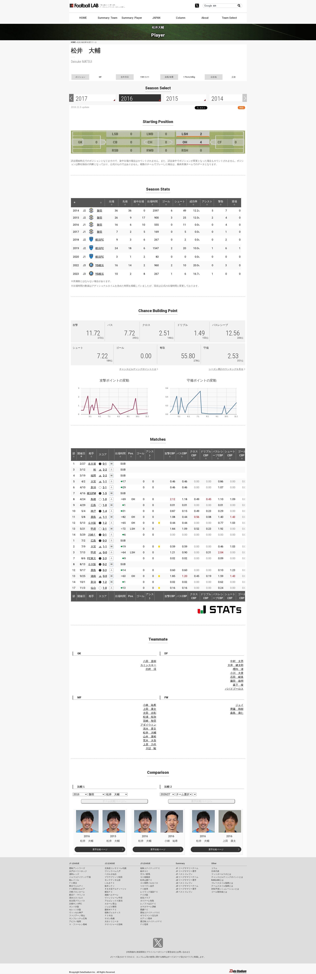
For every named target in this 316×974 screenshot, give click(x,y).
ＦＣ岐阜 (144, 889)
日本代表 (215, 871)
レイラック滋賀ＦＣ (149, 892)
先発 (125, 201)
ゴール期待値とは (219, 892)
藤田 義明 (236, 680)
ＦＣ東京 (73, 883)
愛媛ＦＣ (144, 909)
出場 (111, 201)
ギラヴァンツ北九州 (149, 915)
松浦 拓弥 (149, 716)
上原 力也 (149, 744)
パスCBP (182, 453)
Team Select (229, 17)
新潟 (93, 487)
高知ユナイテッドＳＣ (150, 912)
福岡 (93, 475)
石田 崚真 (236, 677)
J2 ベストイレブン (184, 883)
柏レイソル (74, 880)
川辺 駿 (151, 748)
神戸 (93, 511)
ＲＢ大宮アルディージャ (115, 889)
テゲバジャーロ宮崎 (113, 924)
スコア (103, 454)
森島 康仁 (236, 712)
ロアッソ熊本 (146, 918)
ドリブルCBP (206, 453)
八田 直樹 (149, 661)
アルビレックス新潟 (113, 901)
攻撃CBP (170, 453)
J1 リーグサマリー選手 (186, 871)
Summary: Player (132, 17)
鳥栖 (93, 499)
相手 (91, 453)
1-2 (105, 522)
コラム (214, 868)
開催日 (81, 453)
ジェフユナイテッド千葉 (80, 877)
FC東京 (91, 558)
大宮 (93, 481)
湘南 (93, 576)
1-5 (105, 493)
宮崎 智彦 (149, 720)
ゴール (166, 201)
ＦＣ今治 (109, 915)
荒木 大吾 (149, 740)
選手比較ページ (99, 849)
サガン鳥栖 (110, 918)
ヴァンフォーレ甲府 (113, 898)
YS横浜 (99, 265)
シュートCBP (230, 453)
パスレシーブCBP (218, 453)
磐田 (99, 210)
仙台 (93, 587)
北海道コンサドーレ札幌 (115, 868)
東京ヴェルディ (76, 886)
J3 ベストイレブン (184, 892)
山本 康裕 (149, 736)
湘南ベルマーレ (111, 895)
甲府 (93, 528)
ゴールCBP (242, 453)
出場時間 (152, 201)
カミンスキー (148, 665)
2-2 (105, 469)
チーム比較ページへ (114, 801)
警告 (220, 201)
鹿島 (93, 517)
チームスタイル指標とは (222, 886)
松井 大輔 (149, 732)
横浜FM (91, 493)
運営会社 (171, 952)
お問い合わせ (183, 952)
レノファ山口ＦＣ (148, 904)
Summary (180, 863)
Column (180, 17)
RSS (241, 107)
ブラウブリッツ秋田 (113, 877)
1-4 (105, 511)
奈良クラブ (145, 898)
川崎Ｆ (92, 534)
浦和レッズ (74, 874)
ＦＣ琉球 (144, 924)
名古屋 (92, 463)
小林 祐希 (149, 705)
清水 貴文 (149, 728)
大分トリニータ (111, 921)
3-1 (105, 528)
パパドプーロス (234, 688)
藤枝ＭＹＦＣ (111, 909)
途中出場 (138, 201)
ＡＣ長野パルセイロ (149, 883)
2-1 (105, 487)
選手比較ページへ (201, 801)
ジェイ (239, 705)
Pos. (131, 453)
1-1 (105, 481)
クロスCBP (194, 453)
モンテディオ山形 (112, 880)
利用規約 (131, 952)
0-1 (105, 463)
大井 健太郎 (235, 665)
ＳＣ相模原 (145, 877)
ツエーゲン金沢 (147, 886)
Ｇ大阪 (92, 522)
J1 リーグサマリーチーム (187, 868)
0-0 (105, 552)
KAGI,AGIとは (217, 880)
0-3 (105, 540)
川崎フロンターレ (77, 892)
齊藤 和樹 (236, 709)
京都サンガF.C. (75, 904)
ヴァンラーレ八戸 (112, 871)
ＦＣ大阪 (144, 895)
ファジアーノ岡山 (77, 915)
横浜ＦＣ (109, 892)
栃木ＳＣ (144, 871)
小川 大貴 (236, 673)
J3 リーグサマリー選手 (186, 889)
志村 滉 (151, 669)
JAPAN (156, 17)
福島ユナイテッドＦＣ (150, 868)
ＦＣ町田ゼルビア (77, 889)
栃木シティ (110, 886)
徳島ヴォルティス (112, 912)
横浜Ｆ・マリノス (77, 895)
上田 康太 (149, 709)
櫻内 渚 (238, 669)
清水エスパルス (76, 898)
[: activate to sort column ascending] (80, 203)
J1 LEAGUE (74, 863)
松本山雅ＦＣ (146, 880)
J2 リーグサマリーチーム (187, 877)
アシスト (207, 201)
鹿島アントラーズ (77, 868)
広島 (93, 505)
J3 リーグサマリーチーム (187, 886)
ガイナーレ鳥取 (147, 901)
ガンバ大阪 (74, 907)
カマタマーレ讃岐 (148, 907)
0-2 (105, 564)
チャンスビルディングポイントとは (137, 369)
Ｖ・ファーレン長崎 (78, 924)
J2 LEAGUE (110, 863)
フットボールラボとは (221, 874)
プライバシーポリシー (156, 952)
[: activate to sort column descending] (74, 203)
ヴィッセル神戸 (76, 912)
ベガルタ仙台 (111, 874)
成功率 (193, 201)
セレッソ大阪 (75, 909)
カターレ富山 (111, 904)
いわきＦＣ (110, 883)
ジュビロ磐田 (111, 907)
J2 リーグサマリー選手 (186, 880)
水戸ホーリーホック (78, 871)
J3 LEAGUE (145, 863)
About (205, 17)
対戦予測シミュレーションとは (225, 889)
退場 (234, 201)
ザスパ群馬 (145, 874)
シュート (179, 201)
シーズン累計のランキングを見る (226, 369)
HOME (83, 17)
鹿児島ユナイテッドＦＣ (151, 921)
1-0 (105, 499)
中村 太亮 (236, 661)
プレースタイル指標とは (222, 883)
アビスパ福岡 (75, 921)
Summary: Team (107, 17)
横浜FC (99, 239)
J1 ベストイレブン (184, 874)
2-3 (105, 558)
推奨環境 (141, 952)
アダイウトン (148, 724)
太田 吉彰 (149, 712)
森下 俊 (238, 684)
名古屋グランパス (77, 901)
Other (213, 863)
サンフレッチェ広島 (78, 918)
